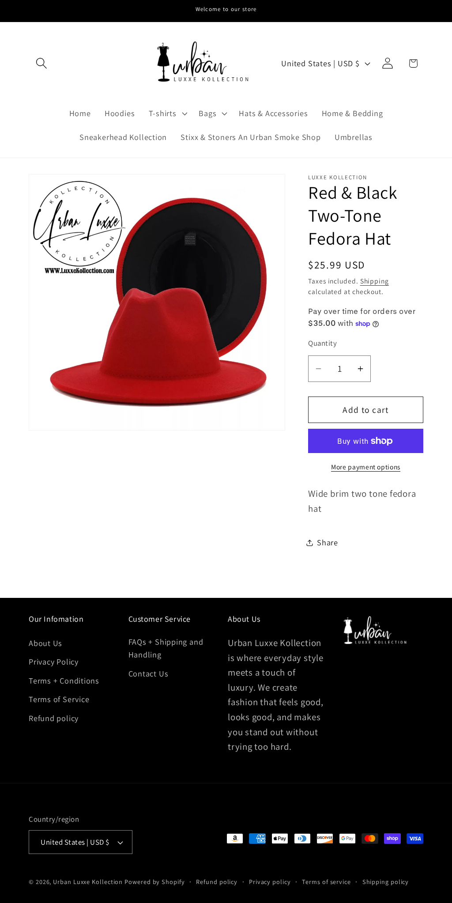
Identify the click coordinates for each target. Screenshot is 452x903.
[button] (41, 63)
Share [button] (327, 542)
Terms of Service (59, 699)
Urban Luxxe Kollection (88, 881)
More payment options (365, 466)
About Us (45, 643)
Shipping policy (385, 881)
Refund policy (54, 718)
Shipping (374, 280)
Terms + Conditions (64, 680)
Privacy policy (270, 881)
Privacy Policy (54, 661)
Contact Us (148, 673)
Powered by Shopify (154, 881)
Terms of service (326, 881)
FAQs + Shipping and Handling (165, 648)
